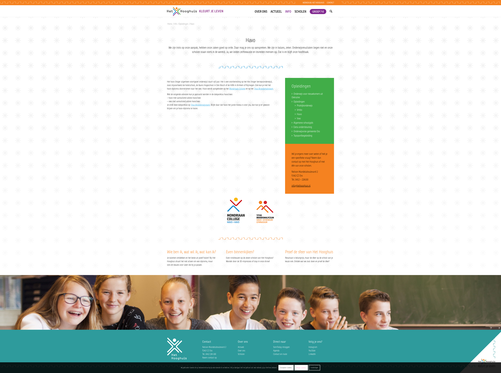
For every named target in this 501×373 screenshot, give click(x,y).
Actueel (241, 347)
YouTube (312, 350)
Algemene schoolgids (303, 122)
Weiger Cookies (301, 368)
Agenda (276, 350)
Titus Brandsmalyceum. (200, 104)
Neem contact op (209, 357)
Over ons (241, 350)
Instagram (313, 347)
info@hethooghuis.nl (301, 185)
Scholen (241, 354)
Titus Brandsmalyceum (263, 88)
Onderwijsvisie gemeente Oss (307, 131)
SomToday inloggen (281, 347)
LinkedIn (312, 354)
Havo (299, 114)
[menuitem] (313, 2)
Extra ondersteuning (303, 127)
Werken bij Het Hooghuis (313, 2)
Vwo (299, 118)
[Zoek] (331, 11)
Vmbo (299, 110)
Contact (330, 2)
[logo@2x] (195, 11)
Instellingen (314, 368)
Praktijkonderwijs (304, 105)
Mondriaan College (237, 88)
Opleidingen (299, 101)
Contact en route (280, 354)
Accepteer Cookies (286, 368)
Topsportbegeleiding (303, 135)
